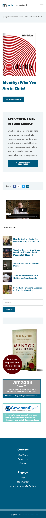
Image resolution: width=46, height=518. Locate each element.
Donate (23, 463)
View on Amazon (13, 99)
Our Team (23, 455)
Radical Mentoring (30, 514)
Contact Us (23, 459)
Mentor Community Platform (23, 486)
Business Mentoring (10, 16)
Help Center (23, 481)
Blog (23, 477)
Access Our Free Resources (23, 163)
